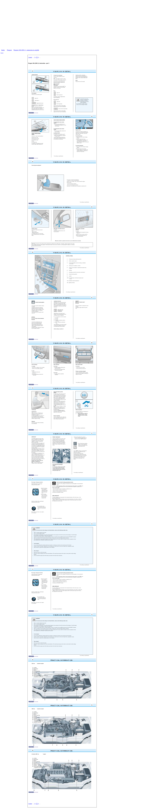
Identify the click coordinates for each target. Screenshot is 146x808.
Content (30, 57)
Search (2, 52)
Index (3, 50)
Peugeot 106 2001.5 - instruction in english (26, 50)
